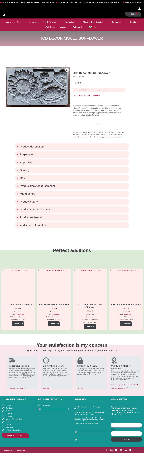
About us (33, 22)
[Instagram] (111, 450)
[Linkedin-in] (125, 450)
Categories (116, 22)
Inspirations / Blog (13, 22)
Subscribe (126, 439)
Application (69, 22)
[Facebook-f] (107, 450)
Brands (133, 22)
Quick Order (78, 27)
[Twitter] (130, 450)
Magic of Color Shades (93, 22)
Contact (63, 27)
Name (113, 429)
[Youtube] (116, 450)
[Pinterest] (121, 450)
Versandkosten (105, 90)
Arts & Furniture (49, 22)
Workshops (50, 27)
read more (99, 124)
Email (113, 421)
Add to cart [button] (18, 324)
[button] (67, 70)
